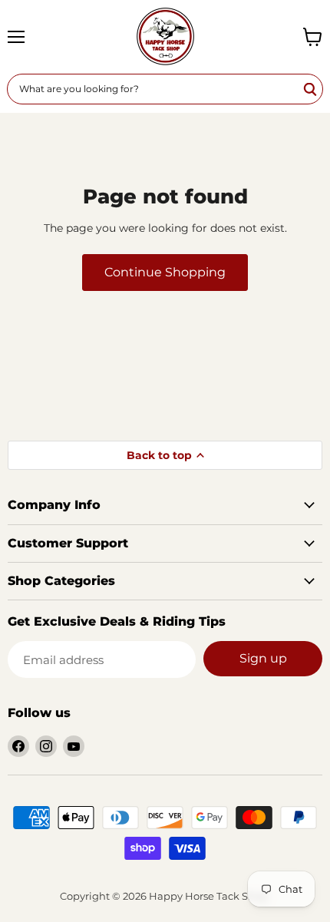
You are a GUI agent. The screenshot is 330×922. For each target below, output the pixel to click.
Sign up (263, 658)
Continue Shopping (165, 272)
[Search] (310, 89)
